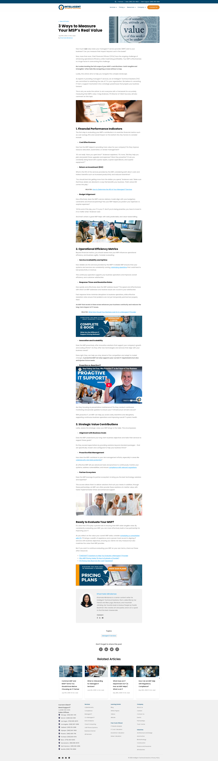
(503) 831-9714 (71, 737)
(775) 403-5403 (70, 740)
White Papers (115, 711)
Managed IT (88, 714)
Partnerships (141, 721)
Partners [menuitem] (120, 1)
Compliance (88, 711)
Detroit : (63, 718)
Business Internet (90, 731)
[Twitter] (69, 758)
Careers (139, 711)
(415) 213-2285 (71, 727)
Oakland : (64, 727)
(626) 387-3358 (74, 724)
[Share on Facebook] (101, 649)
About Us (140, 707)
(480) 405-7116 (71, 733)
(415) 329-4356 (75, 746)
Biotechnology (141, 739)
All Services (88, 734)
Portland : (64, 737)
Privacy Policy (156, 758)
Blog (112, 707)
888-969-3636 (65, 710)
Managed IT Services (109, 636)
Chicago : (64, 715)
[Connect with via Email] (103, 617)
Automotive (141, 736)
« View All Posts (63, 21)
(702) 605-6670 (73, 721)
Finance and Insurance (144, 746)
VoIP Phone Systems (91, 727)
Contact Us (153, 7)
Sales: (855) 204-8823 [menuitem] (132, 1)
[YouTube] (59, 758)
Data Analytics (89, 721)
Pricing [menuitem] (121, 7)
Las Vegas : (64, 721)
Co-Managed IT (90, 717)
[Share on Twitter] (112, 649)
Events (139, 717)
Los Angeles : (65, 724)
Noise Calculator (116, 736)
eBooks (113, 717)
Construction (141, 743)
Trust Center (141, 724)
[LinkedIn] (62, 758)
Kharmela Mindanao (66, 38)
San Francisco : (66, 746)
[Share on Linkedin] (106, 649)
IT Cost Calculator (116, 729)
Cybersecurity (89, 707)
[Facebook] (66, 758)
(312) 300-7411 (71, 715)
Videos (113, 714)
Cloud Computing (90, 724)
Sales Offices (63, 712)
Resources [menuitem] (130, 7)
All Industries (141, 749)
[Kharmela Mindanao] (86, 600)
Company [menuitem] (141, 7)
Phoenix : (64, 733)
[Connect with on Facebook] (98, 617)
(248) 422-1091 (71, 718)
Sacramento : (65, 743)
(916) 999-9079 (74, 743)
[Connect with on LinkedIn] (100, 617)
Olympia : (64, 730)
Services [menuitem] (112, 7)
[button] (159, 678)
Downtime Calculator (117, 733)
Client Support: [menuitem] (150, 1)
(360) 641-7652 (72, 730)
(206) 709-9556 (71, 749)
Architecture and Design (144, 733)
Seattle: (63, 749)
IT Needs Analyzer (116, 726)
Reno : (63, 740)
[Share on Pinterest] (117, 649)
